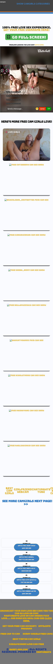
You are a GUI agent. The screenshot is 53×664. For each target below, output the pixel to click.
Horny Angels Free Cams (38, 633)
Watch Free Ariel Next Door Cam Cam (26, 570)
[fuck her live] (26, 200)
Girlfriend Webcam (23, 491)
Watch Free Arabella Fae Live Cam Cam (26, 592)
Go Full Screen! (28, 37)
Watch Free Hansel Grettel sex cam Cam (26, 558)
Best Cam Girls (9, 491)
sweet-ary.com (3, 2)
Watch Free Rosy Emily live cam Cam (26, 547)
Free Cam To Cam (10, 633)
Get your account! (20, 626)
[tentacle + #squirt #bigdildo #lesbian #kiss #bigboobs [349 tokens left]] (26, 410)
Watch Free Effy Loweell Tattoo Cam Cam (26, 581)
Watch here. (39, 45)
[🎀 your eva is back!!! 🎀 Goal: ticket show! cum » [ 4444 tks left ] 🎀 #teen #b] (26, 164)
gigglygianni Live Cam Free (26, 644)
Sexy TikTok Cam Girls (27, 639)
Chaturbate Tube (41, 491)
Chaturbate (43, 652)
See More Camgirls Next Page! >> (27, 502)
